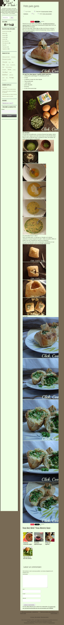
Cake (9, 62)
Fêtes (3, 64)
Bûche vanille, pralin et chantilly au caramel (9, 91)
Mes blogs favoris (44, 617)
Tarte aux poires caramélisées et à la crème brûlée (49, 612)
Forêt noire (4, 87)
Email (3, 109)
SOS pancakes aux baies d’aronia (9, 94)
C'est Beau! (5, 72)
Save (33, 21)
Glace (7, 77)
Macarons (13, 56)
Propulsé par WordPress (29, 622)
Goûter (3, 39)
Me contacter (37, 617)
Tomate (9, 69)
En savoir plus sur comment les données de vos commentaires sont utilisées (39, 607)
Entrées (4, 37)
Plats (3, 45)
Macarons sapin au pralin (7, 96)
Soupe (10, 72)
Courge (14, 69)
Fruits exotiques (9, 67)
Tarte (3, 67)
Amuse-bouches (5, 31)
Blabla (3, 33)
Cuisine (3, 77)
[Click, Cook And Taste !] (9, 7)
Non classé (4, 41)
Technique (4, 47)
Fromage (11, 77)
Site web (24, 598)
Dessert (4, 35)
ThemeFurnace (51, 622)
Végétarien (4, 49)
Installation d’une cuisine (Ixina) (9, 89)
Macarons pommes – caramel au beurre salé (29, 612)
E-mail (24, 593)
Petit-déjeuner (5, 43)
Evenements (12, 64)
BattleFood (5, 74)
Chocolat (4, 62)
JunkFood (11, 74)
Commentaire (25, 574)
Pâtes (13, 62)
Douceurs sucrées (6, 59)
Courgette (4, 69)
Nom (24, 589)
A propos (32, 617)
